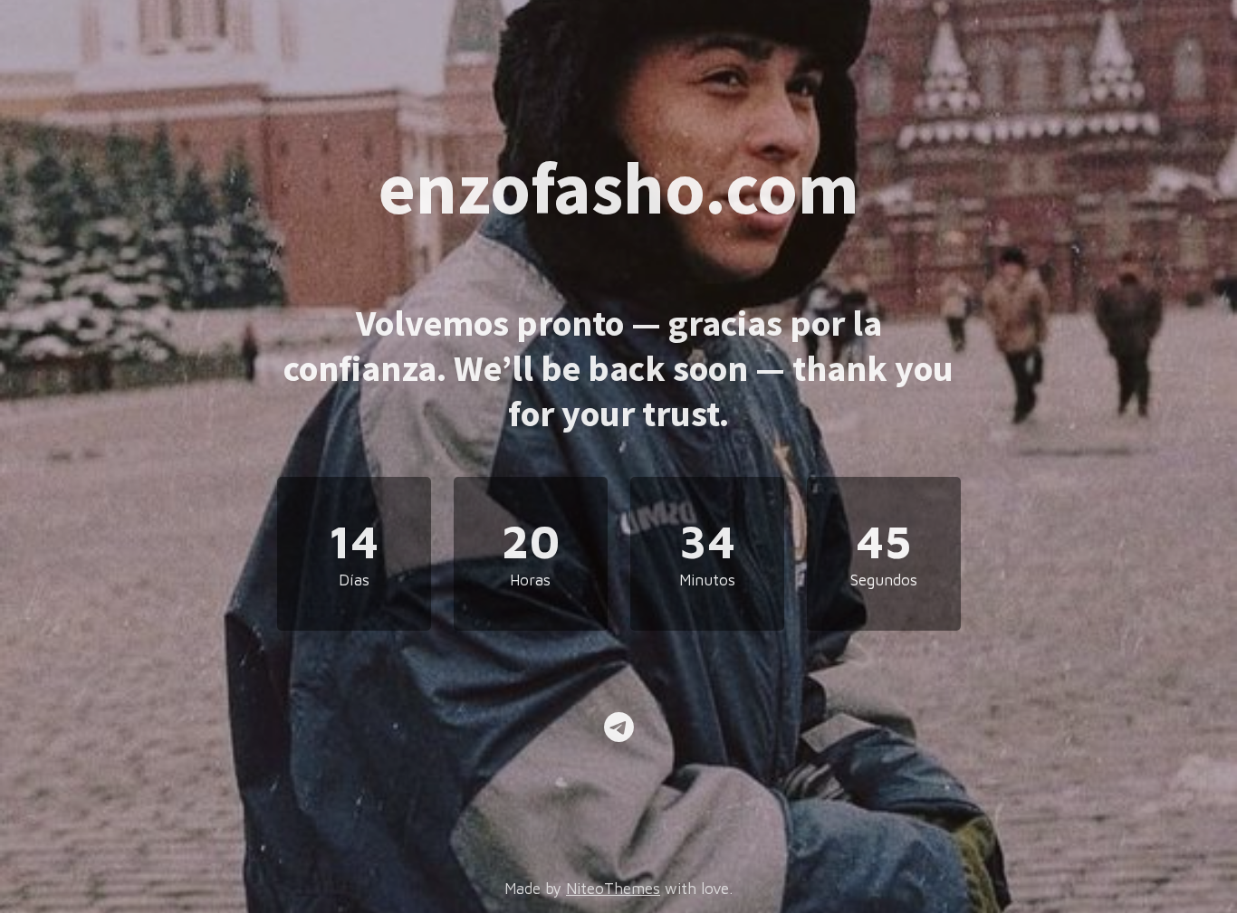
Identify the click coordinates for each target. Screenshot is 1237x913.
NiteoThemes (613, 889)
